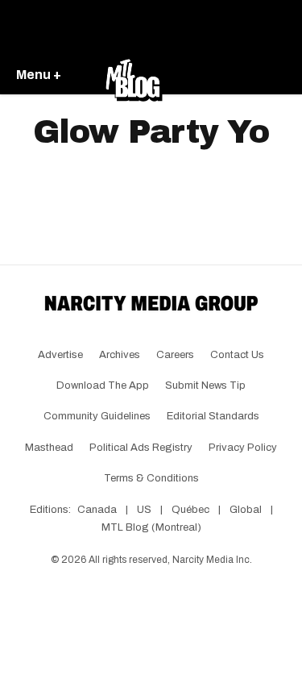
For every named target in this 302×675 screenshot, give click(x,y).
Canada (97, 509)
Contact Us (237, 354)
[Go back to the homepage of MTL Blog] (133, 75)
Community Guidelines (97, 416)
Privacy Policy (243, 447)
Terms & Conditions (151, 478)
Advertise (60, 354)
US (144, 509)
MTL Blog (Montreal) (151, 527)
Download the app (102, 385)
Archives (119, 354)
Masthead (49, 447)
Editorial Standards (213, 416)
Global (246, 509)
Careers (175, 354)
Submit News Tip (205, 385)
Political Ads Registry (140, 447)
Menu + (38, 74)
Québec (190, 509)
